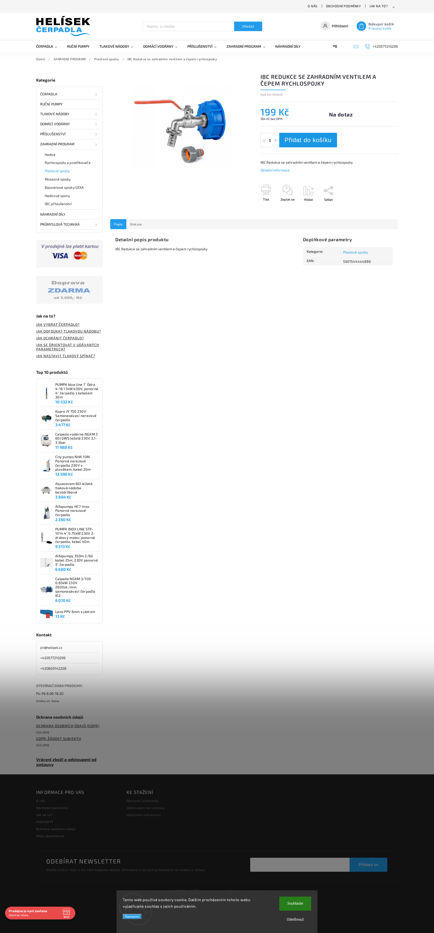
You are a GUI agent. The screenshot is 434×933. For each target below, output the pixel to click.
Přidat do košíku (308, 140)
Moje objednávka (50, 836)
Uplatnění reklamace (144, 815)
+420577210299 (53, 658)
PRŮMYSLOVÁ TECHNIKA (60, 224)
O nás (312, 6)
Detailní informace (275, 170)
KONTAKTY (44, 822)
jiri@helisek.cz (51, 647)
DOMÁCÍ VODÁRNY (55, 124)
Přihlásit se (368, 864)
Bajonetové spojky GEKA (64, 187)
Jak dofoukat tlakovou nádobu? (68, 331)
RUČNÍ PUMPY (51, 104)
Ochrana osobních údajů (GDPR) (67, 726)
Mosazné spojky (58, 179)
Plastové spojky (57, 171)
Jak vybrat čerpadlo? (58, 324)
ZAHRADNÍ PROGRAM (57, 144)
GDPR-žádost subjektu (58, 738)
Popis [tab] (118, 224)
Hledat (248, 26)
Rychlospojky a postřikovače (68, 162)
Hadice (50, 154)
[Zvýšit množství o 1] (275, 140)
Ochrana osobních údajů (55, 829)
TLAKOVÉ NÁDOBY (54, 114)
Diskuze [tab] (136, 224)
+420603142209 (53, 668)
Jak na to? (378, 6)
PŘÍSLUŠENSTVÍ (53, 134)
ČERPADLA (48, 94)
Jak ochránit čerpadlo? (60, 338)
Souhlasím (295, 903)
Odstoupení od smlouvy (146, 808)
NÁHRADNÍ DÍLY (52, 214)
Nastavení (132, 916)
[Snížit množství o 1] (264, 140)
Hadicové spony (57, 196)
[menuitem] (49, 46)
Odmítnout (295, 919)
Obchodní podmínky (343, 6)
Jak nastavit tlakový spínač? (65, 356)
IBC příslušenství (58, 204)
